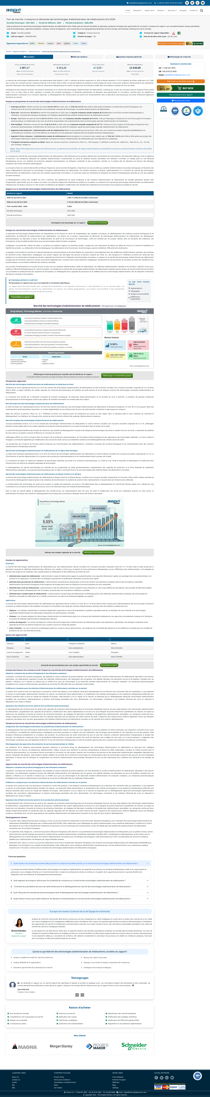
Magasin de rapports (19, 51)
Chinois (83, 43)
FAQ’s (56, 1085)
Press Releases (117, 1077)
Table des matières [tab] (79, 57)
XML (13, 1088)
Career (14, 1082)
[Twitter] (192, 3)
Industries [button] (137, 10)
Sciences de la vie (34, 51)
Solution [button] (160, 10)
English (32, 43)
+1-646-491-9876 (162, 3)
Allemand (41, 43)
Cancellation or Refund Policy (65, 1082)
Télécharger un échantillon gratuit (170, 43)
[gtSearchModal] (202, 11)
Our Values (58, 1088)
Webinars (115, 1082)
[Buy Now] (194, 43)
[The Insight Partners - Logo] (14, 10)
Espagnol (50, 43)
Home (128, 10)
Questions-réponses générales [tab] (130, 57)
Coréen (75, 43)
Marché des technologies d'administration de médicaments (61, 51)
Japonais (67, 43)
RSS (13, 1085)
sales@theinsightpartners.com (140, 3)
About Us (15, 1077)
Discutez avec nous (182, 100)
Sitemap (115, 1088)
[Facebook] (187, 3)
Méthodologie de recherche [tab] (180, 57)
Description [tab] (29, 57)
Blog (114, 1085)
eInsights (183, 10)
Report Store (149, 10)
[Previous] (68, 995)
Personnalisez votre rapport (180, 95)
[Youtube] (172, 1079)
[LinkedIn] (198, 3)
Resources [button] (171, 10)
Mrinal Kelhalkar (18, 930)
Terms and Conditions (62, 1080)
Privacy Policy (59, 1077)
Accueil (8, 51)
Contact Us (194, 10)
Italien (59, 43)
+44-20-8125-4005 (175, 3)
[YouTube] (203, 3)
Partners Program (119, 1080)
